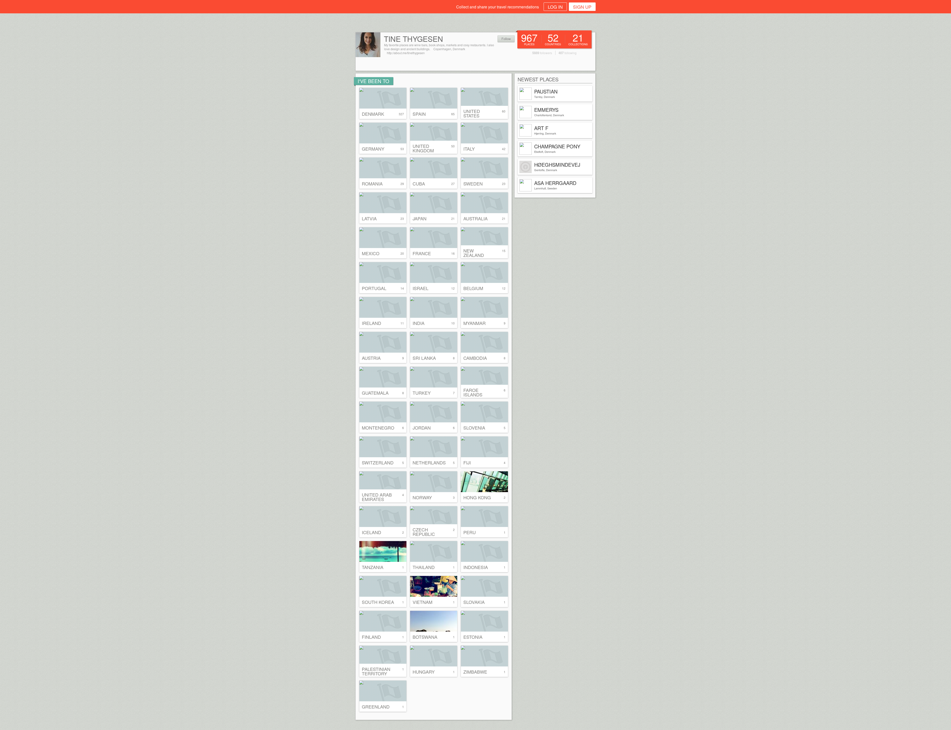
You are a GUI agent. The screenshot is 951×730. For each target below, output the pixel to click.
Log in (555, 6)
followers (542, 52)
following (567, 52)
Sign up (582, 6)
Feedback (946, 231)
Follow (506, 38)
